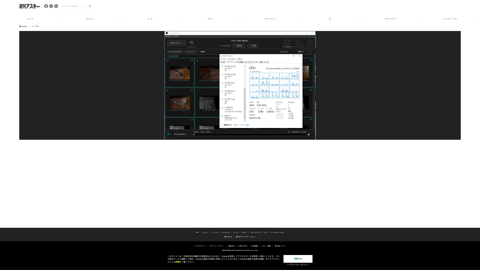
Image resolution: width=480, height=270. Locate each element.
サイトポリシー (200, 246)
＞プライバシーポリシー (298, 265)
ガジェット (30, 19)
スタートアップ (210, 19)
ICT (270, 19)
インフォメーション (390, 19)
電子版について (280, 246)
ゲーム (90, 19)
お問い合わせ (243, 246)
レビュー (206, 232)
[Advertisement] (415, 6)
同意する (298, 259)
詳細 (178, 262)
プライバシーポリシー (216, 246)
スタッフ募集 (266, 246)
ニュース (215, 232)
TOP (450, 19)
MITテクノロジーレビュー (247, 237)
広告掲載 (255, 246)
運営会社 (231, 246)
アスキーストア (330, 19)
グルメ (150, 19)
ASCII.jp (229, 237)
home (24, 26)
